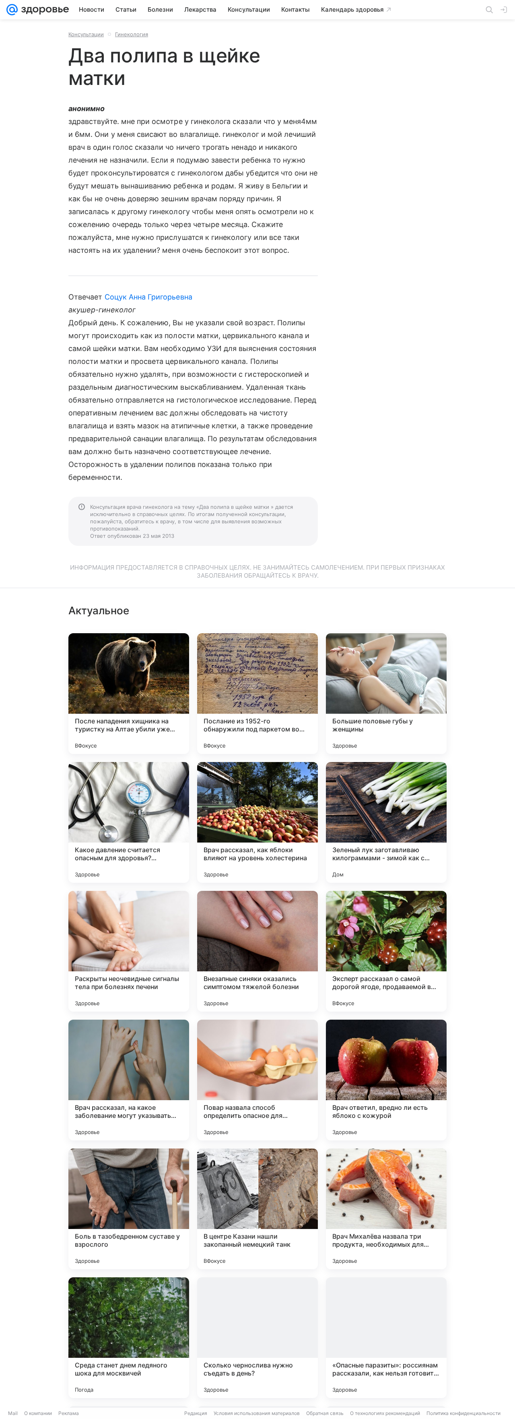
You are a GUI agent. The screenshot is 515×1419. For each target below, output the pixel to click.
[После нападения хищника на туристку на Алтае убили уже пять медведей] (128, 693)
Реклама (68, 1413)
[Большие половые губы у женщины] (386, 693)
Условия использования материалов (257, 1413)
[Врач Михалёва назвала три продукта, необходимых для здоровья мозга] (386, 1208)
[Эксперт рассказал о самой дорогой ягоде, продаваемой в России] (386, 951)
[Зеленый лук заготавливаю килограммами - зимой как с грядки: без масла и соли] (386, 822)
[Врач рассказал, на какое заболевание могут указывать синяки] (128, 1080)
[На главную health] (43, 9)
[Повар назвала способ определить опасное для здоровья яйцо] (257, 1080)
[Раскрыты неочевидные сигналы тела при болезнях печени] (128, 951)
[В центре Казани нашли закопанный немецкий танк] (257, 1208)
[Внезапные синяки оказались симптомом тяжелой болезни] (257, 951)
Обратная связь (325, 1413)
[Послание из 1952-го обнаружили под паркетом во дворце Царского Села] (257, 693)
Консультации (86, 34)
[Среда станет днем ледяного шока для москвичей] (128, 1337)
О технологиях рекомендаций (385, 1413)
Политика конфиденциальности (463, 1413)
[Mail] (12, 9)
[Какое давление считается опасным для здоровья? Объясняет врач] (128, 822)
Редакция (195, 1413)
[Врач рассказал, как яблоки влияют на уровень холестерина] (257, 822)
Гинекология (131, 34)
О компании (38, 1413)
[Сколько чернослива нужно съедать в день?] (257, 1337)
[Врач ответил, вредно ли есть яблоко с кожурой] (386, 1080)
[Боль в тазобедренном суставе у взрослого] (128, 1208)
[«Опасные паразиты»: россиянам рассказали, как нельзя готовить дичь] (386, 1337)
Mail (13, 1413)
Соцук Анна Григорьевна (148, 297)
